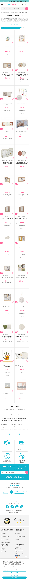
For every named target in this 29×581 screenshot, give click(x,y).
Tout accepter (14, 577)
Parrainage (17, 551)
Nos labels (3, 548)
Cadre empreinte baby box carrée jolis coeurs (7, 104)
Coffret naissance (20, 412)
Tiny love (20, 420)
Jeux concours (18, 548)
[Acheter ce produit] (13, 43)
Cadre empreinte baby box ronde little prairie (22, 75)
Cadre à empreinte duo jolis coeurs (7, 189)
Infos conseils (17, 547)
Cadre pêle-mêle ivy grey (7, 306)
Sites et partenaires (5, 546)
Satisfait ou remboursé (5, 542)
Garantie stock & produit (6, 540)
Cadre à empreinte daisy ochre (21, 248)
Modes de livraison (5, 537)
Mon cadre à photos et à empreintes (7, 134)
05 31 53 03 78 (21, 462)
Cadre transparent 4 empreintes (7, 366)
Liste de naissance (18, 545)
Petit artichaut (12, 420)
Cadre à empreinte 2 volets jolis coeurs (7, 75)
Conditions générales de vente (7, 530)
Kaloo (5, 420)
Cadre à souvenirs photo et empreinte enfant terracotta (22, 396)
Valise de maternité (19, 550)
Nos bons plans (18, 532)
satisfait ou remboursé (7, 461)
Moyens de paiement (5, 539)
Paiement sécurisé (19, 553)
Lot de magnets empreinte (7, 247)
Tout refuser (14, 575)
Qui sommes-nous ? (19, 530)
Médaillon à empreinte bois (22, 336)
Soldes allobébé (18, 539)
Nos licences (3, 549)
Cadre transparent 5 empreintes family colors (7, 48)
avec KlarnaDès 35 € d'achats (21, 448)
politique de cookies (7, 570)
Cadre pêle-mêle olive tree (21, 277)
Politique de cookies (5, 536)
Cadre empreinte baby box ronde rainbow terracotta (22, 163)
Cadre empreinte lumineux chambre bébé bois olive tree (7, 396)
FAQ (2, 553)
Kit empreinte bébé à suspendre (21, 307)
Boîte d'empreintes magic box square (21, 366)
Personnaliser (15, 572)
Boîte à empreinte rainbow (7, 218)
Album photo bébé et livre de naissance (14, 409)
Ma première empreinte (22, 103)
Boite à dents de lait (14, 414)
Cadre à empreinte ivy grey (7, 277)
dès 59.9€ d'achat (7, 447)
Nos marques (17, 533)
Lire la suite (14, 24)
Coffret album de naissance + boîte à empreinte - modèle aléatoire (22, 134)
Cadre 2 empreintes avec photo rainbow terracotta (21, 189)
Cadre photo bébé (9, 412)
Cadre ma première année (21, 47)
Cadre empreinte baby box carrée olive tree (7, 337)
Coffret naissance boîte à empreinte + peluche (7, 163)
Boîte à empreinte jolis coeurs (21, 218)
